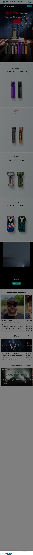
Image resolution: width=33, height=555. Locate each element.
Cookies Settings (2, 553)
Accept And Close (9, 553)
